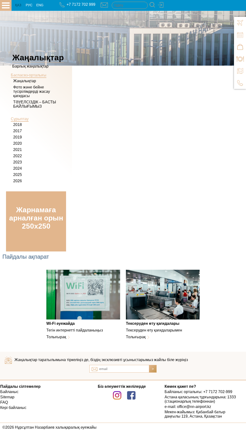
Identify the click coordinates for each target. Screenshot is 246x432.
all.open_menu (6, 5)
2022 (17, 156)
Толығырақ (56, 337)
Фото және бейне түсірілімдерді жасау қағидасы (31, 91)
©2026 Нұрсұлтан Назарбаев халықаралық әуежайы (49, 427)
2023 (17, 162)
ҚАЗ (18, 5)
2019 (17, 137)
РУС (29, 5)
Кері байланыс (13, 408)
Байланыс (9, 392)
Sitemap (7, 397)
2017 (17, 131)
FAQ (4, 402)
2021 (17, 150)
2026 (17, 181)
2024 (17, 168)
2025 (17, 175)
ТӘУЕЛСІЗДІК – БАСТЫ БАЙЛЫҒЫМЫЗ (34, 104)
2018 (17, 125)
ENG (39, 5)
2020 (17, 143)
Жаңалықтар (24, 81)
